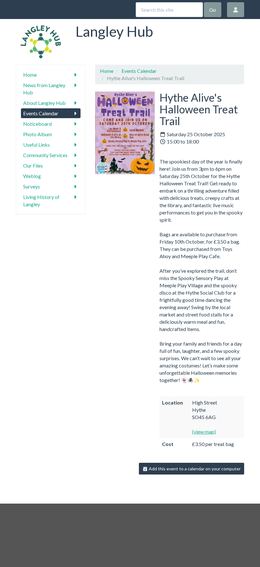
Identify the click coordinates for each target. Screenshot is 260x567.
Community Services (45, 155)
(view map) (204, 432)
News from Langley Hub (44, 88)
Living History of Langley (41, 200)
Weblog (32, 176)
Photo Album (37, 134)
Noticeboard (37, 124)
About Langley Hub (44, 103)
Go (212, 10)
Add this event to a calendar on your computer (194, 468)
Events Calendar (40, 113)
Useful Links (36, 145)
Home (30, 75)
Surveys (31, 186)
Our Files (33, 165)
